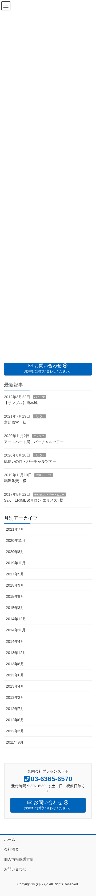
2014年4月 (15, 641)
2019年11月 (16, 563)
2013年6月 (15, 675)
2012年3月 (15, 731)
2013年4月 (15, 686)
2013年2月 (15, 697)
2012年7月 (15, 709)
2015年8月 (15, 596)
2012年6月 (15, 720)
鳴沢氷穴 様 (15, 481)
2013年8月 (15, 664)
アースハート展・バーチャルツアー (34, 442)
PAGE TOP (88, 864)
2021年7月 (15, 529)
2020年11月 (16, 540)
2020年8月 (15, 552)
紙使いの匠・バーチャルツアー (30, 461)
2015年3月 (15, 608)
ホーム (9, 839)
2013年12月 (16, 653)
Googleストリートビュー (49, 494)
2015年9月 (15, 585)
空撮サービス (44, 475)
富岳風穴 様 (15, 422)
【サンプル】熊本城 (21, 403)
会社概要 (11, 849)
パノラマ (39, 396)
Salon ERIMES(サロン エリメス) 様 (33, 500)
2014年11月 (16, 630)
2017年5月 (15, 574)
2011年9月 (14, 742)
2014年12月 (16, 619)
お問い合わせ (15, 869)
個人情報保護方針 (19, 859)
